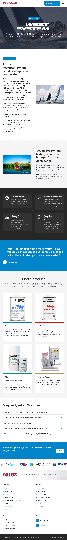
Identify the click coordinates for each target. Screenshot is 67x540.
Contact (60, 450)
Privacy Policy (53, 537)
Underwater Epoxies (44, 497)
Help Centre (8, 506)
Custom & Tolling (43, 500)
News (6, 503)
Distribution (41, 506)
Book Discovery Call (52, 3)
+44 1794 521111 (43, 520)
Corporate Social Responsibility (14, 500)
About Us (7, 488)
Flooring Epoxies (42, 494)
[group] (15, 464)
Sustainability (9, 497)
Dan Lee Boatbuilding (25, 172)
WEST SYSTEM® (9, 522)
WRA (6, 519)
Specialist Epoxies (43, 491)
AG (38, 537)
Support (40, 503)
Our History (8, 491)
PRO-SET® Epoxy (10, 525)
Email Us (40, 525)
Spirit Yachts (62, 46)
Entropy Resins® (10, 528)
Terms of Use (61, 537)
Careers (7, 494)
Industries (41, 488)
